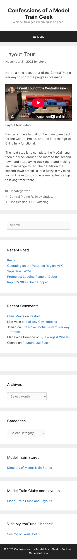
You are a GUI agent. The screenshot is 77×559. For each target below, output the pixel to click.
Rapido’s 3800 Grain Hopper (27, 282)
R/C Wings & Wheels (55, 337)
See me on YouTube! (22, 534)
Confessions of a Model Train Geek (38, 13)
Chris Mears (15, 316)
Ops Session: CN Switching (29, 202)
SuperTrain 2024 (19, 271)
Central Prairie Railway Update (31, 196)
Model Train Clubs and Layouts (29, 501)
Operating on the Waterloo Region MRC (35, 266)
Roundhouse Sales (36, 342)
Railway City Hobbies (41, 322)
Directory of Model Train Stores (29, 467)
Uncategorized (20, 191)
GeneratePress (38, 553)
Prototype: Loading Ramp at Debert (32, 276)
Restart (12, 260)
